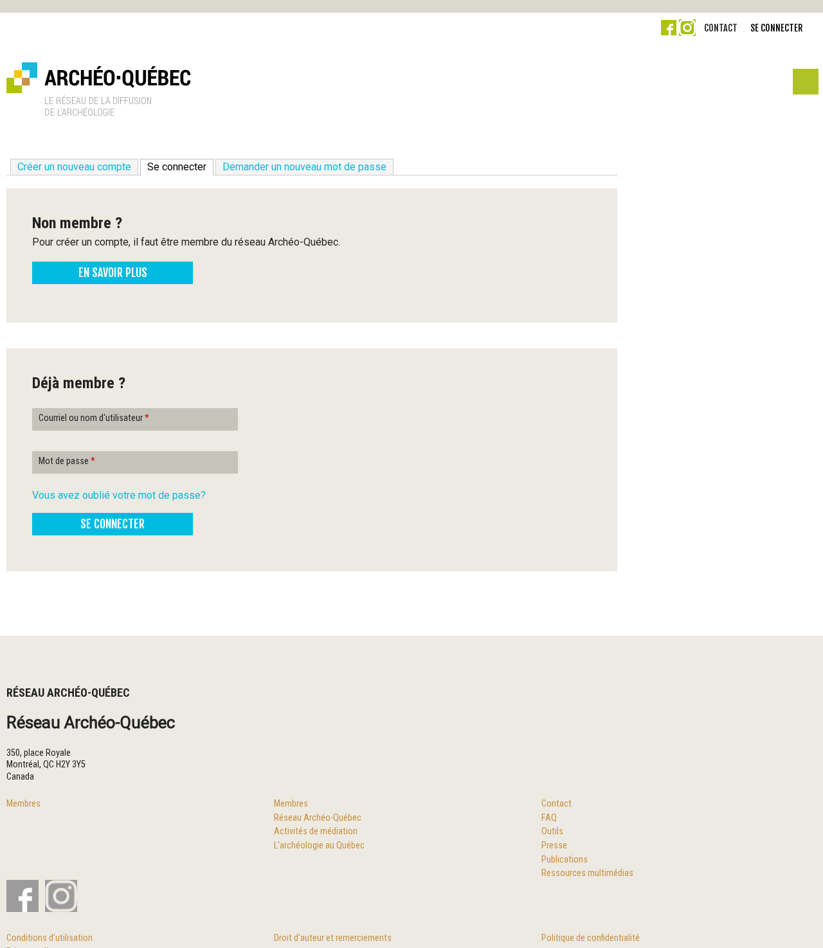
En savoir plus (112, 272)
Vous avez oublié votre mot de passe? (119, 495)
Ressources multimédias (587, 873)
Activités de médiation (315, 831)
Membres (23, 803)
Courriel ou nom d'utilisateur (94, 418)
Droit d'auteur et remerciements (333, 938)
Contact (720, 27)
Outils (552, 831)
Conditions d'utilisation (49, 938)
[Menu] (805, 85)
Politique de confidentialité (590, 938)
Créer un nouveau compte (74, 167)
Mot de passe (67, 461)
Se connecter (776, 27)
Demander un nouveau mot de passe (304, 167)
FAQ (549, 817)
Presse (554, 845)
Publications (564, 859)
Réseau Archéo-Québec (317, 817)
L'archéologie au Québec (319, 845)
